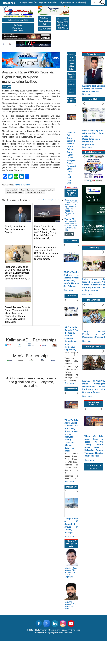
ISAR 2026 (18, 25)
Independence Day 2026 (18, 20)
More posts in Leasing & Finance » (48, 200)
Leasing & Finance (21, 184)
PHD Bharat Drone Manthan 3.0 (44, 21)
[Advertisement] (93, 513)
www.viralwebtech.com (63, 632)
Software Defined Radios (35, 193)
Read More (69, 181)
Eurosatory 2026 (71, 56)
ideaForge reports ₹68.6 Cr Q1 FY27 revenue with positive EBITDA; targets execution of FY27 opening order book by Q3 (18, 272)
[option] (8, 345)
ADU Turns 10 (71, 83)
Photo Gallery (17, 28)
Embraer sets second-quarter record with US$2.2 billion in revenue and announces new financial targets (46, 253)
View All (69, 233)
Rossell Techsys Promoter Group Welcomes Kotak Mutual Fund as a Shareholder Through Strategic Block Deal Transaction (18, 314)
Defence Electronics (27, 190)
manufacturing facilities (45, 190)
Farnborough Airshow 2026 (62, 20)
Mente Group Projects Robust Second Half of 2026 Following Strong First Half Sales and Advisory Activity (45, 232)
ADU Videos (71, 91)
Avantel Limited (12, 190)
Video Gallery (17, 30)
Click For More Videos (93, 467)
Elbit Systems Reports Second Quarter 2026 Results (16, 229)
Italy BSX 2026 (44, 28)
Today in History (71, 75)
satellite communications (14, 193)
